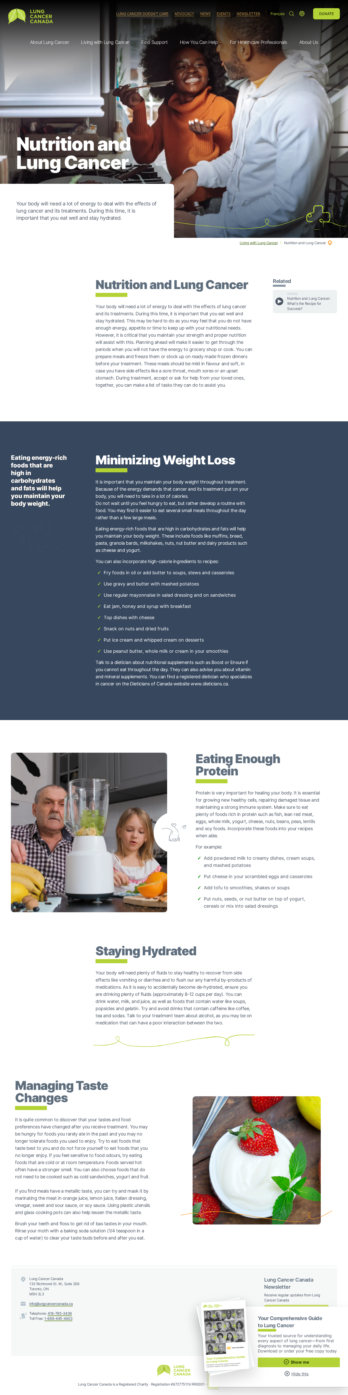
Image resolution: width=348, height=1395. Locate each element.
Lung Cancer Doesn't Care (142, 13)
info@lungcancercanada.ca (51, 1303)
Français (278, 13)
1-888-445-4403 (58, 1318)
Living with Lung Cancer (259, 243)
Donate (326, 13)
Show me (299, 1362)
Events (224, 13)
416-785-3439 (60, 1313)
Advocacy (184, 13)
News (205, 13)
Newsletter (248, 13)
